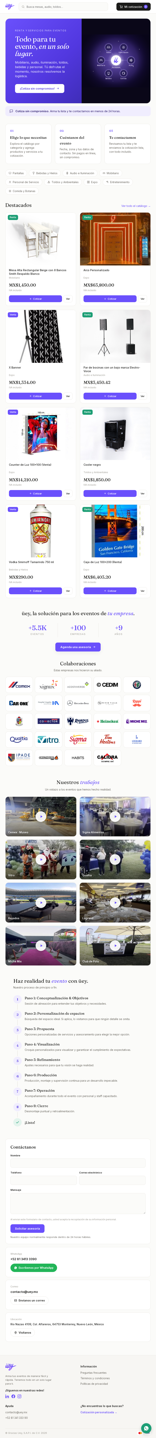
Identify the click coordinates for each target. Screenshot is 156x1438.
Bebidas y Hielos (46, 173)
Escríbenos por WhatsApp (36, 1267)
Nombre (15, 1155)
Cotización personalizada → (98, 1412)
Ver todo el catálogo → (136, 205)
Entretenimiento (120, 182)
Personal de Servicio (26, 182)
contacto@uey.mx (16, 1412)
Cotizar (37, 298)
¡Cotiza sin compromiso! (37, 88)
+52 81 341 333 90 (16, 1417)
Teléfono (15, 1172)
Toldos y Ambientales (65, 182)
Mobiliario (113, 173)
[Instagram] (19, 1396)
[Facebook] (13, 1396)
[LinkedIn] (7, 1396)
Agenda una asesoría (75, 647)
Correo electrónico (90, 1172)
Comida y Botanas (24, 191)
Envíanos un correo (32, 1300)
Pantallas (18, 173)
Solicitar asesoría (27, 1228)
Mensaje (15, 1189)
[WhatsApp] (146, 1428)
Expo (94, 182)
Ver (68, 298)
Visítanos (25, 1332)
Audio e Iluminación (82, 173)
